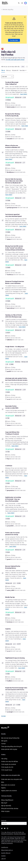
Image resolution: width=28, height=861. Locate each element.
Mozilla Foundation (20, 834)
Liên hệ (3, 858)
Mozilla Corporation (7, 834)
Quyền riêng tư (5, 853)
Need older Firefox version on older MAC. (12, 407)
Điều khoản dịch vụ (7, 850)
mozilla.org (4, 847)
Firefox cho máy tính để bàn (9, 761)
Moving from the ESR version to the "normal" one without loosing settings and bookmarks (15, 248)
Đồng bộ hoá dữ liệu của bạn (9, 808)
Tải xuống (4, 758)
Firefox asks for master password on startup (12, 533)
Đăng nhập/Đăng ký (7, 800)
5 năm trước (18, 399)
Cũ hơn (3, 716)
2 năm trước (22, 590)
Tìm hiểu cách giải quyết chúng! (14, 59)
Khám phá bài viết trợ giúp (9, 749)
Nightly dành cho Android (9, 790)
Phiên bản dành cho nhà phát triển (11, 779)
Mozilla (5, 728)
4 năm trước (19, 425)
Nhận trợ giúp (5, 811)
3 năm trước (22, 490)
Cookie (3, 856)
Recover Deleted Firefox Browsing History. (12, 567)
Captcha (8, 629)
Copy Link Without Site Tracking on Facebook (12, 433)
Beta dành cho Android (8, 785)
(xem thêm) (23, 94)
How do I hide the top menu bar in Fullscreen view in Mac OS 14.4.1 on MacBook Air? (14, 181)
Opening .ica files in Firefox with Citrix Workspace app (13, 316)
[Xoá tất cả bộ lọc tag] (27, 67)
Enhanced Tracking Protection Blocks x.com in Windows (14, 282)
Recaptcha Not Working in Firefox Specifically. (12, 115)
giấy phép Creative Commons (12, 842)
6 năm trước (22, 172)
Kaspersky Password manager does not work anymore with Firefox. (16, 688)
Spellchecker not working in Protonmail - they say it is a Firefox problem (13, 499)
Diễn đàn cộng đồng (8, 9)
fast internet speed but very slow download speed (13, 215)
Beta (2, 782)
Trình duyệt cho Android (8, 764)
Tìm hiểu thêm (14, 40)
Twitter (3, 743)
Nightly (3, 788)
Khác (14, 103)
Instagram (7, 828)
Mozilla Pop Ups (10, 597)
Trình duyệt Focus (6, 770)
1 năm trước (23, 107)
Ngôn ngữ (3, 820)
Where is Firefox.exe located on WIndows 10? (12, 146)
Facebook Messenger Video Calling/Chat (11, 83)
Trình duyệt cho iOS (7, 767)
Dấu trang (15, 486)
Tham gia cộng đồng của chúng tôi (11, 746)
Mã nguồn (4, 741)
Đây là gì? (4, 803)
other (23, 66)
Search (19, 3)
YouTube (4, 828)
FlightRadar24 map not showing (14, 658)
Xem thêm (22, 70)
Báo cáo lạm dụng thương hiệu (10, 738)
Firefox (9, 103)
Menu (22, 3)
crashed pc (8, 465)
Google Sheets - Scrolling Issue (14, 346)
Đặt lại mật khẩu (6, 805)
